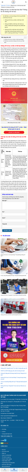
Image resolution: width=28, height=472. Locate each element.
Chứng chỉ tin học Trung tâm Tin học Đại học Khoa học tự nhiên (13, 295)
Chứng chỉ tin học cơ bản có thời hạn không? (14, 39)
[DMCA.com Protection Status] (5, 443)
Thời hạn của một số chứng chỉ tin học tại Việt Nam (14, 41)
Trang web (4, 224)
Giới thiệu (4, 429)
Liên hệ (3, 431)
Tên (3, 211)
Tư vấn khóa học (14, 470)
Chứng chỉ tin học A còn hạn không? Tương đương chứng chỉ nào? (13, 255)
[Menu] (2, 2)
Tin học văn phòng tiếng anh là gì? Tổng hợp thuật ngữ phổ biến (13, 275)
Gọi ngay (5, 470)
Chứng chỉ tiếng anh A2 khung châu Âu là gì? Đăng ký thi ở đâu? (14, 374)
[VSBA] (13, 2)
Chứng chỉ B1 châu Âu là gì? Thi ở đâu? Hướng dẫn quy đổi (14, 368)
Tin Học (8, 5)
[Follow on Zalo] (5, 440)
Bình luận (4, 200)
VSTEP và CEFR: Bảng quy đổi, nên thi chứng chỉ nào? (13, 370)
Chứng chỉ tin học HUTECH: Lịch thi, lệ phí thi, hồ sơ (11, 314)
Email (3, 217)
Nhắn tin (23, 470)
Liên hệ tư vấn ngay (14, 132)
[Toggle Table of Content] (24, 37)
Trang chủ (3, 5)
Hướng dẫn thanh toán (7, 433)
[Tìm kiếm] (25, 2)
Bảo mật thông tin (6, 466)
